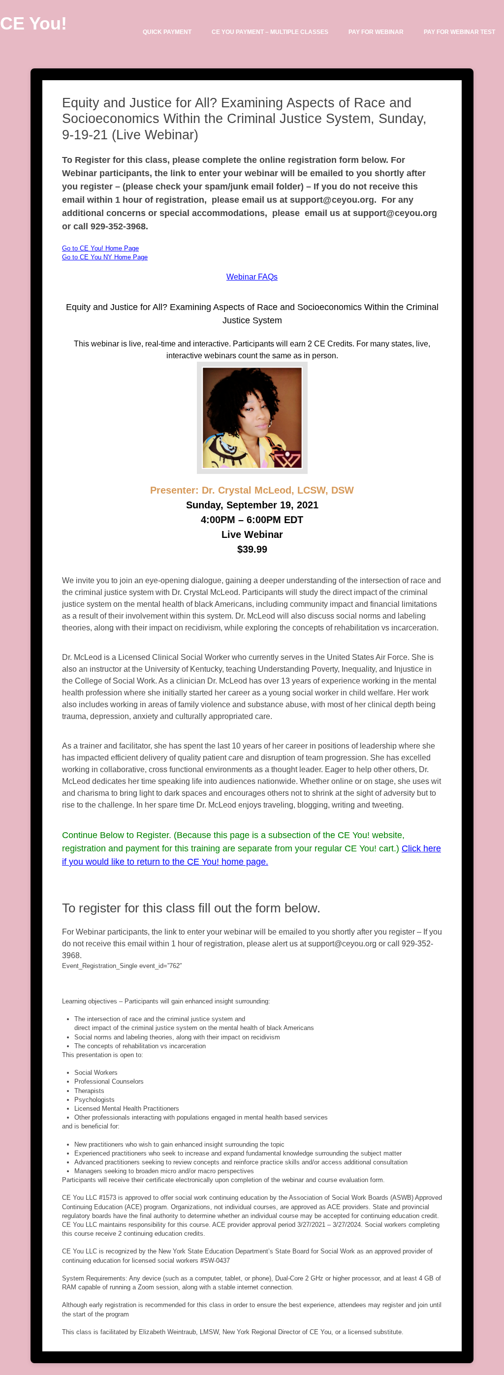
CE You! (33, 23)
